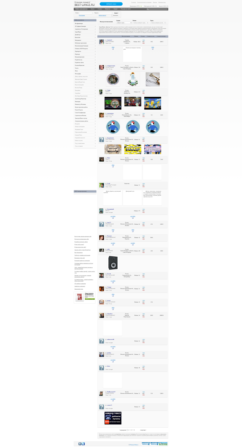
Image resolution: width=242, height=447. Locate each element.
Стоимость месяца (161, 36)
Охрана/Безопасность (80, 137)
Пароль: (96, 13)
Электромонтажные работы (81, 121)
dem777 (109, 222)
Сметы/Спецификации (80, 112)
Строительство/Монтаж (80, 115)
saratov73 (109, 405)
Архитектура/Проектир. (80, 98)
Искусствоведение (79, 84)
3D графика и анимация (80, 283)
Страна (118, 20)
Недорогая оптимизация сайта (81, 239)
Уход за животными (80, 143)
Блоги (92, 9)
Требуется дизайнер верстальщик (82, 255)
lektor (108, 366)
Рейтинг (136, 36)
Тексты (76, 68)
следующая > (143, 430)
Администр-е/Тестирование (81, 29)
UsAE (108, 183)
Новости (107, 9)
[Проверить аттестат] (154, 444)
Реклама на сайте (126, 9)
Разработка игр (78, 59)
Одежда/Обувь (78, 135)
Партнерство (78, 51)
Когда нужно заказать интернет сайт (82, 236)
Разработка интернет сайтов (81, 242)
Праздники (77, 90)
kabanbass (109, 313)
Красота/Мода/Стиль (80, 82)
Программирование (79, 57)
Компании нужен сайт (79, 258)
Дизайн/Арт (78, 34)
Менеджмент (78, 40)
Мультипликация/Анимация (81, 46)
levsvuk (109, 273)
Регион (134, 20)
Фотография (78, 73)
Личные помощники (80, 126)
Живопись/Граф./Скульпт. (81, 79)
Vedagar (109, 287)
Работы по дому (79, 140)
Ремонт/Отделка (79, 110)
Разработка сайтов (79, 62)
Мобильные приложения (81, 43)
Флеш (76, 71)
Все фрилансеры (79, 23)
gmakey (109, 352)
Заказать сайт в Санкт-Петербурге (82, 250)
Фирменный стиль (78, 289)
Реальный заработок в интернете (82, 260)
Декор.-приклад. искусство (81, 76)
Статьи (100, 9)
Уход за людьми (79, 146)
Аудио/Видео (78, 32)
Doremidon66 (110, 209)
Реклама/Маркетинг (79, 65)
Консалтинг (77, 37)
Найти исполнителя (81, 9)
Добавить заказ (111, 4)
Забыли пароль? (102, 15)
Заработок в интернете (79, 286)
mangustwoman (111, 65)
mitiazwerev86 (110, 339)
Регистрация (82, 15)
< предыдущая (122, 430)
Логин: (77, 13)
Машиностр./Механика (80, 104)
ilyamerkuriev (110, 138)
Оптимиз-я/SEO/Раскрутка (81, 48)
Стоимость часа (150, 36)
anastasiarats (110, 113)
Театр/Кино (77, 93)
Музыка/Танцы (78, 87)
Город (151, 20)
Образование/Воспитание (81, 132)
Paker (108, 158)
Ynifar (108, 90)
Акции (115, 9)
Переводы (77, 54)
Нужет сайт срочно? (79, 244)
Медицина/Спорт (79, 129)
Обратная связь (162, 2)
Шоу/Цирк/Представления (81, 96)
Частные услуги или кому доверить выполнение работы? (82, 276)
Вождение (77, 124)
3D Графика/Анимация (80, 26)
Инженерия (77, 101)
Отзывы (143, 36)
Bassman (109, 236)
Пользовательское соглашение (144, 2)
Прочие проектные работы (81, 107)
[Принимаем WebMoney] (146, 444)
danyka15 (109, 40)
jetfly (108, 249)
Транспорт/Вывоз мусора (81, 118)
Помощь (155, 2)
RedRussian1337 (111, 392)
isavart (109, 300)
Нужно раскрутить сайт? (80, 247)
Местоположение (126, 36)
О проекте (133, 2)
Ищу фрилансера (78, 252)
